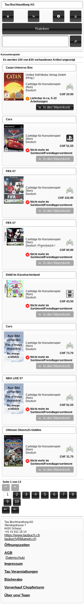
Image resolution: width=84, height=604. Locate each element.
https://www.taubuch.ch (22, 535)
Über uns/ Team (17, 595)
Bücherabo (13, 579)
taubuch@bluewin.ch (20, 539)
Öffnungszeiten (17, 545)
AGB (8, 553)
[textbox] (35, 41)
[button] (8, 16)
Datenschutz (15, 558)
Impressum (13, 564)
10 (17, 501)
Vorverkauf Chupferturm (24, 587)
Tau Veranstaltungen (21, 571)
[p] (6, 510)
